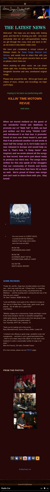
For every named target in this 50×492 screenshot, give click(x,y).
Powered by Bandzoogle (25, 484)
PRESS (29, 350)
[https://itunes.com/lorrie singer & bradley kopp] (33, 458)
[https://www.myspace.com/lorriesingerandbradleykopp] (17, 458)
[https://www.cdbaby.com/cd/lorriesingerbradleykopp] (12, 458)
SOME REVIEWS (11, 281)
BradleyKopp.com (25, 469)
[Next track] (48, 488)
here (5, 58)
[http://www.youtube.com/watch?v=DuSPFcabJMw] (25, 458)
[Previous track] (41, 488)
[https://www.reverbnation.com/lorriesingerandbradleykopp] (21, 458)
